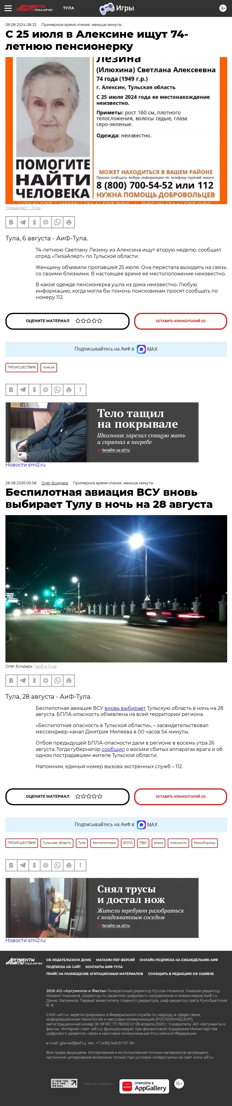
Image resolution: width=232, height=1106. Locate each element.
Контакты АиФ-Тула (104, 967)
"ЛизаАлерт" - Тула (22, 208)
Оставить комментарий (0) (181, 321)
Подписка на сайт (63, 967)
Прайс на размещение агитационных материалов (94, 974)
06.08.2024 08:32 (21, 24)
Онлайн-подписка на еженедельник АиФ (179, 960)
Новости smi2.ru (25, 465)
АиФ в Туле (45, 666)
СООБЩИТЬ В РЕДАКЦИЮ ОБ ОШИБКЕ (181, 974)
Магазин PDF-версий (115, 960)
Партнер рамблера (98, 1083)
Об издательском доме (68, 960)
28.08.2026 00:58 (21, 483)
